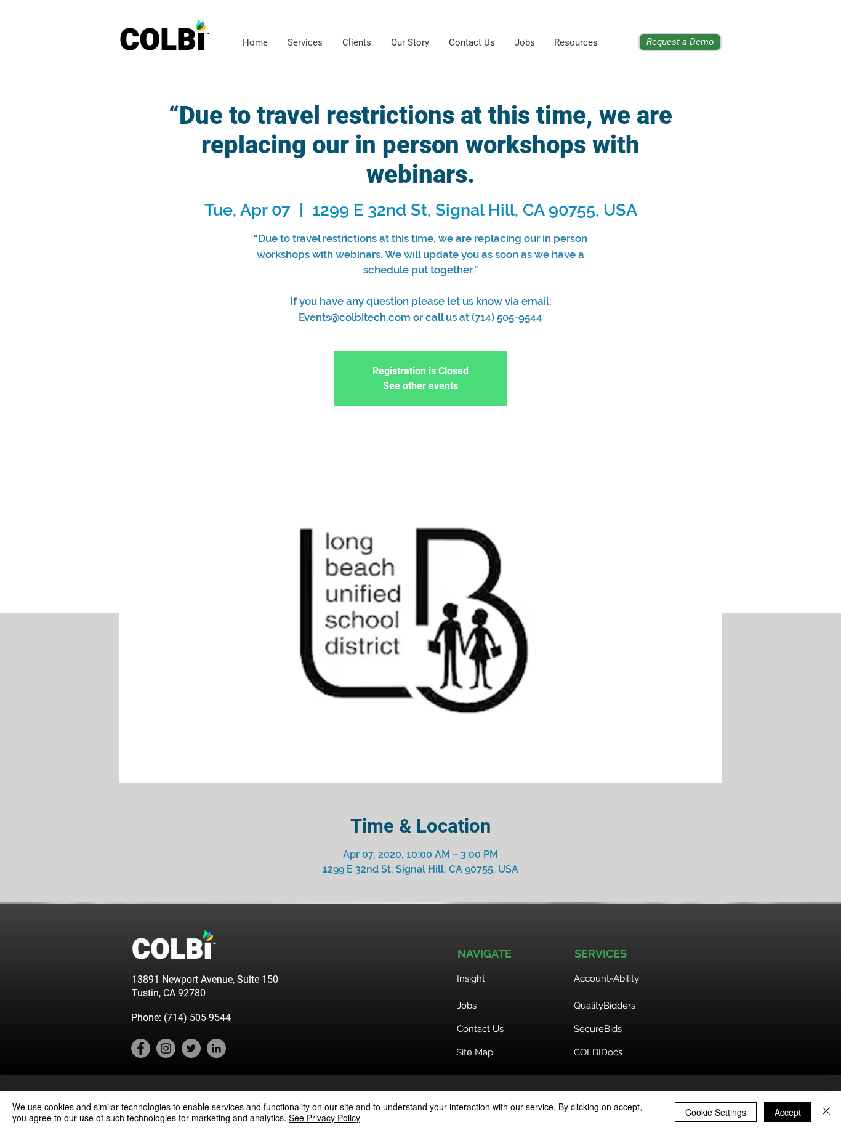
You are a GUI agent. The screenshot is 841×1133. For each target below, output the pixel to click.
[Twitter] (191, 1048)
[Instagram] (165, 1048)
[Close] (826, 1112)
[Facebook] (140, 1048)
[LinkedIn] (216, 1048)
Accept (788, 1112)
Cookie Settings (715, 1112)
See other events (420, 386)
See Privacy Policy (324, 1117)
